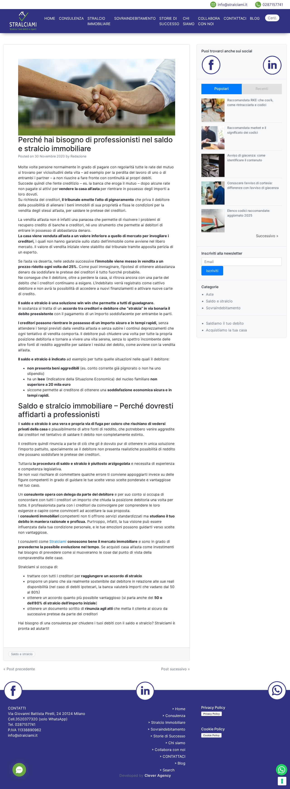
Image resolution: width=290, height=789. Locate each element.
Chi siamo (188, 21)
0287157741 (273, 4)
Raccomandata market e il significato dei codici (246, 130)
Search (168, 770)
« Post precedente (19, 669)
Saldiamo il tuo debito (225, 323)
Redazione (78, 156)
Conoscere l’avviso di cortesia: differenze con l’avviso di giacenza (253, 185)
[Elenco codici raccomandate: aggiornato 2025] (213, 220)
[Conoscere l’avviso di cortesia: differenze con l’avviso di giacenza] (213, 192)
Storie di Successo (169, 21)
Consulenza (71, 18)
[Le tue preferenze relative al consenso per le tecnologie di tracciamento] (282, 781)
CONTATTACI (235, 18)
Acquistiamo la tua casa (226, 330)
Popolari (221, 88)
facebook (211, 65)
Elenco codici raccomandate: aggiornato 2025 (248, 213)
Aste (210, 294)
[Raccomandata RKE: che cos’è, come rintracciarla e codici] (213, 109)
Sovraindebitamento (135, 18)
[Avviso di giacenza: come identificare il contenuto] (213, 165)
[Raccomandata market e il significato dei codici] (213, 137)
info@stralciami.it (232, 4)
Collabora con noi (209, 21)
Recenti (262, 88)
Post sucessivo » (175, 669)
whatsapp (277, 690)
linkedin (272, 65)
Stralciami (57, 541)
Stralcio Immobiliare (99, 21)
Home (49, 18)
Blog (255, 18)
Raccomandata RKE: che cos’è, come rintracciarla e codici (250, 102)
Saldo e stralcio (22, 654)
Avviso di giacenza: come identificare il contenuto (246, 157)
